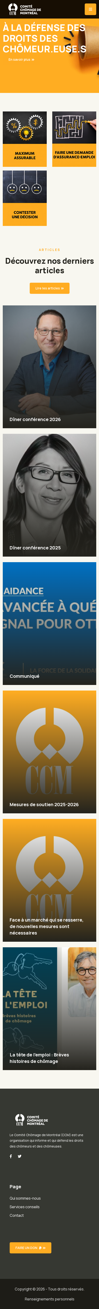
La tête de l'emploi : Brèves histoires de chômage (39, 1058)
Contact (17, 1215)
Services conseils (25, 1206)
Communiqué (24, 676)
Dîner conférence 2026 (35, 419)
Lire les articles (47, 288)
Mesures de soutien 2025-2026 (44, 804)
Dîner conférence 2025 (35, 548)
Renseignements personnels (49, 1299)
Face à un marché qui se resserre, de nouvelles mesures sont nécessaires (47, 926)
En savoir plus (19, 59)
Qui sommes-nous (25, 1198)
